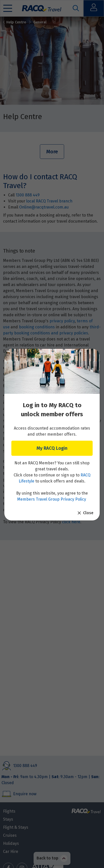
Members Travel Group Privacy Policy (51, 499)
